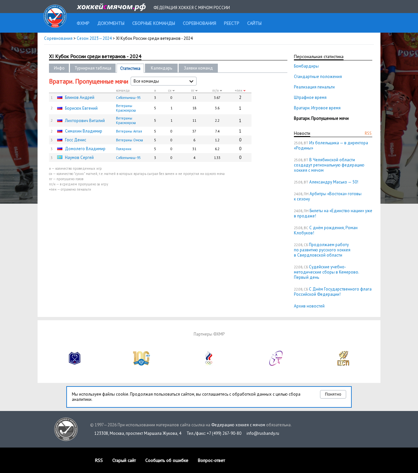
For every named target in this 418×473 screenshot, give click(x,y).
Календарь (161, 68)
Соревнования (58, 38)
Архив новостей (309, 306)
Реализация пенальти (314, 87)
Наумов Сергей (79, 157)
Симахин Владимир (83, 131)
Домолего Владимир (85, 148)
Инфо (59, 68)
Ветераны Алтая (129, 131)
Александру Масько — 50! (333, 182)
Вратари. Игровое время (317, 108)
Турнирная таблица (92, 68)
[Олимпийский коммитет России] (209, 364)
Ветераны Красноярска (126, 108)
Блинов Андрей (79, 97)
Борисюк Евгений (81, 108)
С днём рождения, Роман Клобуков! (326, 230)
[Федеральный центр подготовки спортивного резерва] (276, 364)
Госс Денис (75, 140)
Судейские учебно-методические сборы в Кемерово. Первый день (326, 272)
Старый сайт (124, 460)
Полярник (123, 149)
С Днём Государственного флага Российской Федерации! (333, 291)
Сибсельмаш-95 (128, 97)
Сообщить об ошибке (166, 460)
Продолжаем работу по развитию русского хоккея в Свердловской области (322, 250)
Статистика (130, 68)
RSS (368, 133)
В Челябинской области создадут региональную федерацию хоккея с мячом (329, 165)
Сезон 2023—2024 (94, 38)
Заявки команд (198, 68)
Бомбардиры (306, 66)
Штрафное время (310, 97)
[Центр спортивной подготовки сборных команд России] (343, 364)
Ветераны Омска (129, 140)
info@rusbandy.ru (263, 433)
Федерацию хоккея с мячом (238, 425)
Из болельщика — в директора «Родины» (331, 145)
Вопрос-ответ (211, 460)
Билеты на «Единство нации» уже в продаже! (333, 213)
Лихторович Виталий (85, 120)
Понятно (333, 394)
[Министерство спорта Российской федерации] (142, 364)
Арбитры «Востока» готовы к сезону (328, 196)
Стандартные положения (318, 76)
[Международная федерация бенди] (75, 364)
